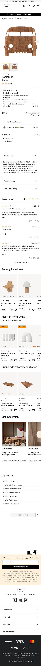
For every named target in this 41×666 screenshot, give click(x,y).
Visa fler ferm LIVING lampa (12, 489)
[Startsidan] (5, 5)
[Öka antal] (8, 515)
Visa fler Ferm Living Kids (11, 504)
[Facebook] (15, 599)
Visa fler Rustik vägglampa (11, 492)
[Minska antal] (3, 515)
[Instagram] (20, 599)
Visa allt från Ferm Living (10, 320)
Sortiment (6, 617)
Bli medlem (35, 105)
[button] (7, 84)
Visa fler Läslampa (9, 481)
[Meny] (38, 5)
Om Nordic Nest (8, 631)
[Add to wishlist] (11, 309)
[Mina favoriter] (28, 5)
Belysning (4, 18)
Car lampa (25, 18)
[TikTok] (26, 599)
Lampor (11, 18)
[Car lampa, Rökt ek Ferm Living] (20, 41)
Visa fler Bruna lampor (10, 496)
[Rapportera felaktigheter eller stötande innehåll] (38, 220)
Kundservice (7, 610)
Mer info (35, 127)
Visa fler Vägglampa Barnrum (12, 485)
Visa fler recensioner (20, 262)
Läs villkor (35, 581)
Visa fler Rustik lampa (10, 500)
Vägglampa (18, 18)
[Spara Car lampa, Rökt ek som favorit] (37, 515)
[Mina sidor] (23, 5)
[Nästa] (37, 42)
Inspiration (6, 624)
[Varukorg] (33, 5)
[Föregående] (4, 42)
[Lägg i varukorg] (15, 309)
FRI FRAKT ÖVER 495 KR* (22, 1)
